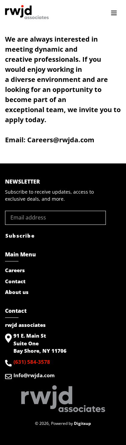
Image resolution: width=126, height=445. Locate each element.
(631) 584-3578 (31, 361)
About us (17, 292)
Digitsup (82, 423)
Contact (15, 281)
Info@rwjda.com (34, 375)
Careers (15, 270)
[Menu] (114, 12)
